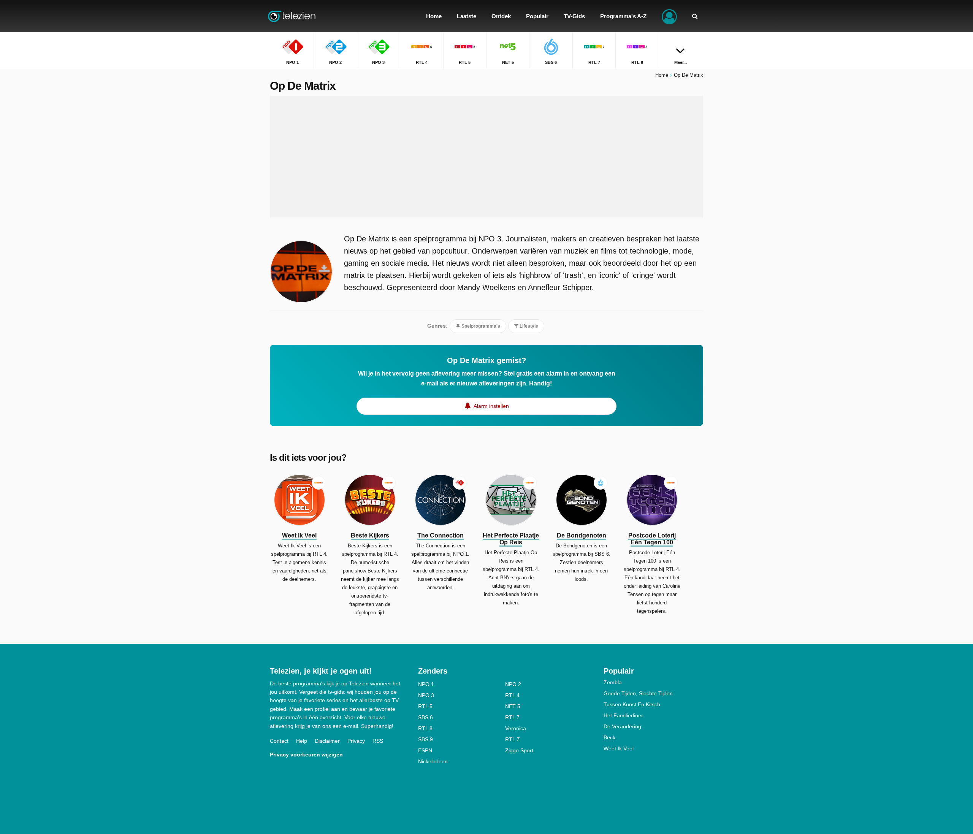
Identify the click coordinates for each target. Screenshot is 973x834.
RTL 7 (512, 717)
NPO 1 (426, 684)
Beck (609, 737)
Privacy (356, 741)
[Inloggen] (669, 16)
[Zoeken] (695, 16)
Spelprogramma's (480, 326)
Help (301, 741)
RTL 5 (425, 706)
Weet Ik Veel (619, 748)
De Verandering (622, 726)
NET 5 (512, 706)
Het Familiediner (623, 715)
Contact (279, 741)
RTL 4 (512, 695)
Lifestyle (528, 326)
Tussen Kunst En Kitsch (632, 704)
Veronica (515, 728)
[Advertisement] (486, 156)
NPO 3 (426, 695)
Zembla (613, 682)
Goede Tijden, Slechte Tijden (638, 693)
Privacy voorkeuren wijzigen (306, 755)
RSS (377, 741)
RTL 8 (425, 728)
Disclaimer (327, 741)
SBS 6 (425, 717)
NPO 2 (513, 684)
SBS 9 (425, 739)
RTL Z (512, 739)
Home (661, 75)
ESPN (425, 750)
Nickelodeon (433, 761)
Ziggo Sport (519, 750)
